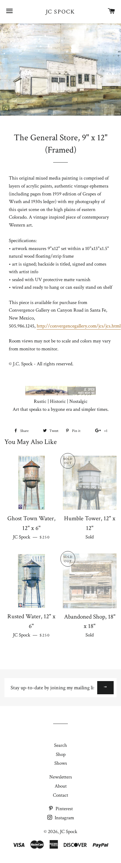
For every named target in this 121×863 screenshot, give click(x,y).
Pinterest (63, 808)
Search (60, 745)
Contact (60, 795)
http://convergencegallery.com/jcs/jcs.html (79, 326)
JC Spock (60, 12)
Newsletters (60, 777)
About (61, 786)
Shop (60, 754)
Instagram (63, 818)
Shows (60, 763)
